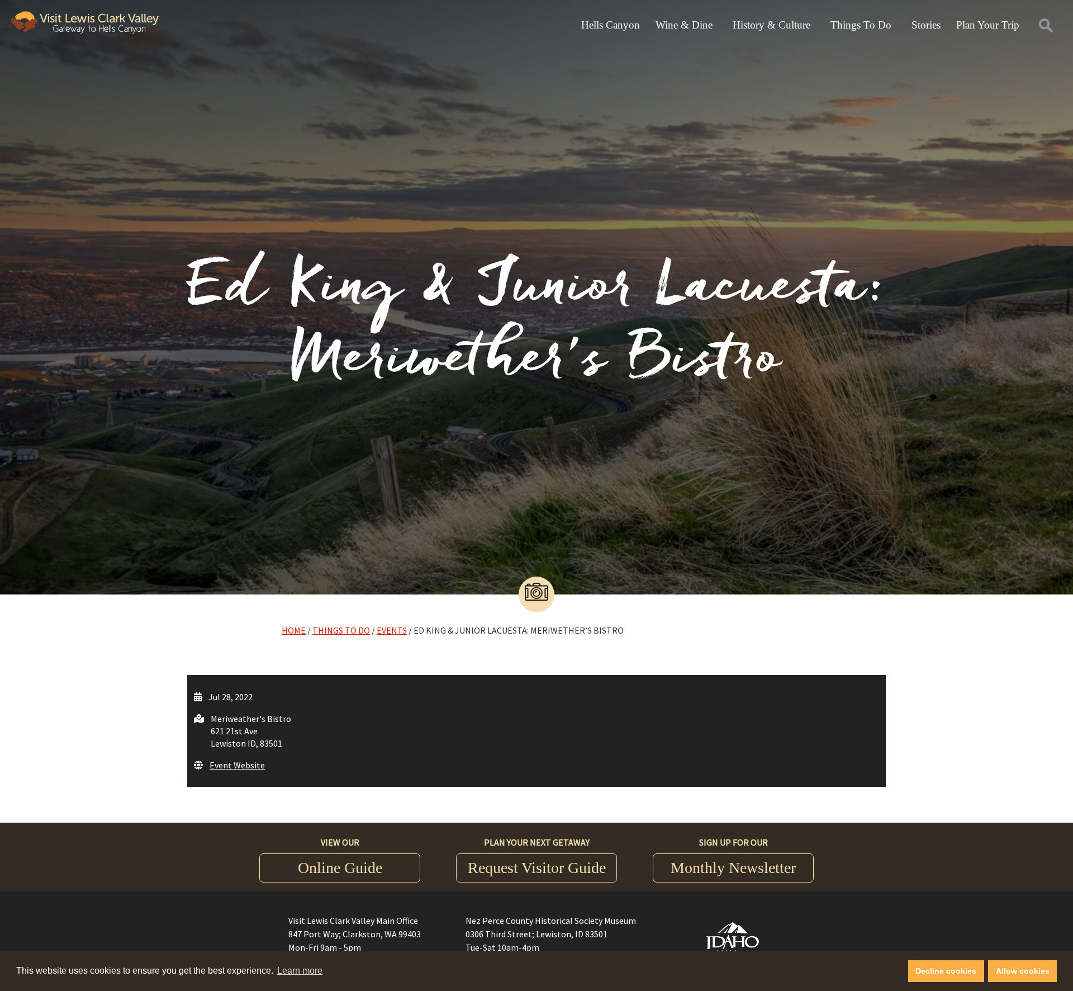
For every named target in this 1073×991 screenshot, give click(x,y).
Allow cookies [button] (1023, 970)
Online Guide (340, 867)
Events (392, 630)
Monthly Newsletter (733, 867)
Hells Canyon (610, 25)
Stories (926, 25)
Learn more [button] (299, 970)
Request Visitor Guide (537, 867)
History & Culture (771, 25)
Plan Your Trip (987, 25)
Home (294, 630)
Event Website (237, 765)
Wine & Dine (684, 25)
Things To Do (860, 25)
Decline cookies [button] (945, 970)
